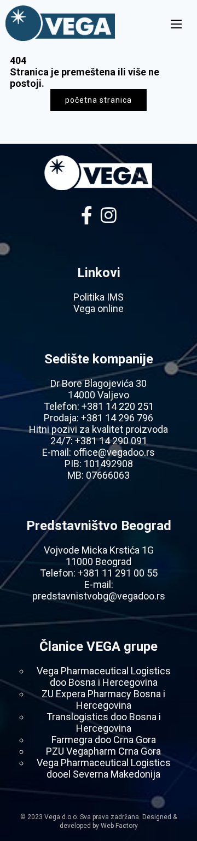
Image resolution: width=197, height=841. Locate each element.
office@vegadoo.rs (114, 452)
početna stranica (98, 100)
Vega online (98, 308)
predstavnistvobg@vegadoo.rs (98, 596)
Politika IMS (98, 297)
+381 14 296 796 (117, 418)
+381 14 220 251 (118, 406)
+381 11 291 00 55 (118, 573)
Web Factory (119, 826)
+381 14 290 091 (111, 440)
